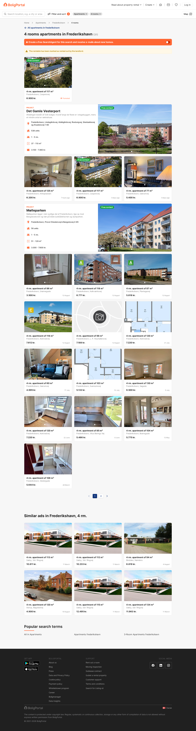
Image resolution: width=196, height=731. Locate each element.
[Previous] (89, 496)
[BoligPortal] (14, 5)
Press (51, 671)
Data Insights (54, 701)
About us (53, 662)
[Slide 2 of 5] (46, 85)
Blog (51, 667)
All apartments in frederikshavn (44, 27)
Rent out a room (93, 662)
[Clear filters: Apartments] (86, 14)
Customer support (93, 679)
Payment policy (55, 684)
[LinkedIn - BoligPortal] (160, 665)
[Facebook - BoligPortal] (153, 665)
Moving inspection (94, 667)
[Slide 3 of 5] (48, 85)
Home (26, 23)
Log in (187, 4)
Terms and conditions (95, 684)
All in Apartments (33, 634)
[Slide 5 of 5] (51, 85)
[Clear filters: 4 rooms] (100, 14)
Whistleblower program (59, 688)
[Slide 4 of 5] (49, 85)
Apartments (41, 23)
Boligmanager (55, 697)
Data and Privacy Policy (59, 675)
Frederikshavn (58, 23)
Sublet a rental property (96, 675)
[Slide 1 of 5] (45, 85)
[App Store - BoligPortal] (31, 669)
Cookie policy (55, 679)
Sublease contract (94, 671)
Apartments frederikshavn (87, 634)
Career (52, 692)
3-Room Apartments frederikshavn (141, 634)
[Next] (107, 496)
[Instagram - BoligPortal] (168, 665)
